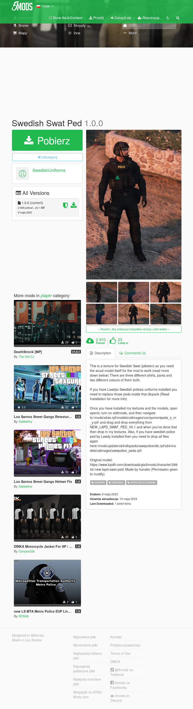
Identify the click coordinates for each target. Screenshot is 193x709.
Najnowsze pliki (84, 636)
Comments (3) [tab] (134, 353)
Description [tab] (102, 353)
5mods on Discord (120, 698)
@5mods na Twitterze (121, 672)
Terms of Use (120, 653)
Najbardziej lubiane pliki (87, 655)
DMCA (115, 661)
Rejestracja (150, 17)
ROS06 (23, 616)
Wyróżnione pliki (85, 645)
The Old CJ (26, 356)
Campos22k (27, 551)
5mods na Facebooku (120, 685)
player (46, 295)
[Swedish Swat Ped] (133, 205)
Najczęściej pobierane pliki (84, 668)
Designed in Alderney (28, 635)
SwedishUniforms (48, 170)
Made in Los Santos (27, 640)
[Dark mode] (168, 18)
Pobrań (100, 343)
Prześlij (98, 17)
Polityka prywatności (125, 645)
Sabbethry (25, 421)
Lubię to (123, 343)
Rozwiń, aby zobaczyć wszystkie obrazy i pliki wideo (134, 329)
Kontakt (116, 636)
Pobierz (52, 140)
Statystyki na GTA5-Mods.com (87, 694)
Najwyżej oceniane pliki (87, 681)
